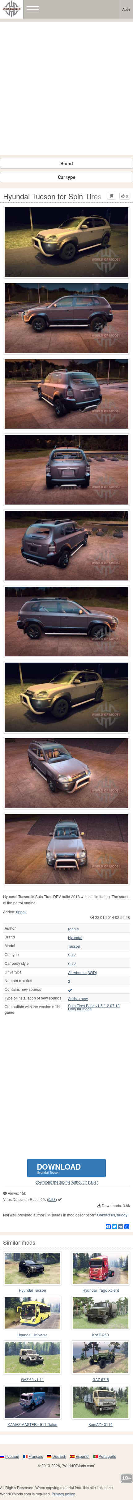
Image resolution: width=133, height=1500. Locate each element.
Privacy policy (63, 1493)
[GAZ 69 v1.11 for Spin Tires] (32, 1357)
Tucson (74, 946)
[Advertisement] (66, 88)
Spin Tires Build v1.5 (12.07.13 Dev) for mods (94, 1007)
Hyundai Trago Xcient (101, 1290)
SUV (72, 954)
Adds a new (78, 998)
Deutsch (59, 1456)
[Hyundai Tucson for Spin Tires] (66, 242)
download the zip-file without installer (67, 1182)
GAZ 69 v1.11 (32, 1379)
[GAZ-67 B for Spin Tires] (100, 1357)
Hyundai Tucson (32, 1290)
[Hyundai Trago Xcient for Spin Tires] (100, 1268)
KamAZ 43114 (100, 1424)
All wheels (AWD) (82, 972)
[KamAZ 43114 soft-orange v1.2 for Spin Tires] (100, 1402)
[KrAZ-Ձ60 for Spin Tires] (100, 1313)
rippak (21, 911)
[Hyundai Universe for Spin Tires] (32, 1313)
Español (82, 1456)
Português (107, 1456)
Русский (12, 1456)
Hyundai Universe (32, 1334)
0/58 (52, 1199)
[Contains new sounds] (70, 990)
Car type (66, 177)
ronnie (73, 928)
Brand (66, 163)
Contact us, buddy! (112, 1214)
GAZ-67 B (100, 1379)
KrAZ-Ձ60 (100, 1334)
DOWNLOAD (59, 1168)
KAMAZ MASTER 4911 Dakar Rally (33, 1424)
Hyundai (75, 937)
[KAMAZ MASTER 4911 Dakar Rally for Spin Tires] (32, 1402)
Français (35, 1456)
